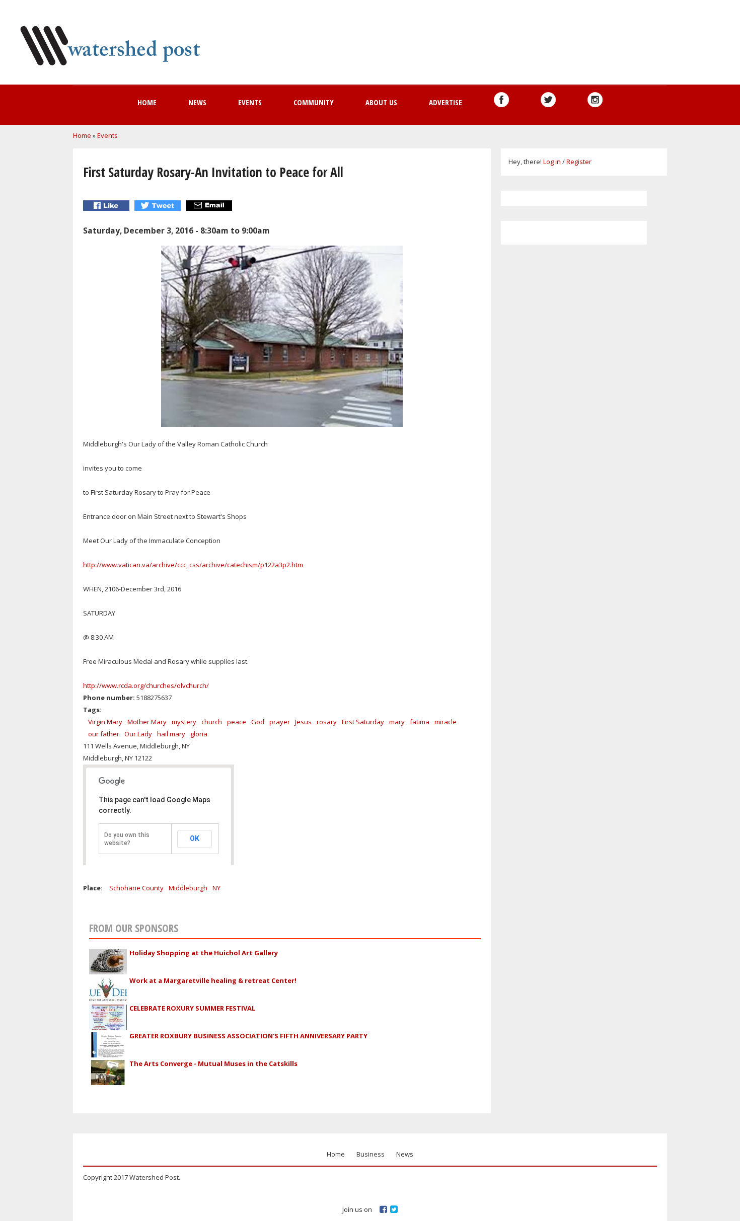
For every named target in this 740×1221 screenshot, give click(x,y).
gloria (198, 733)
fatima (419, 721)
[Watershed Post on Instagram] (595, 100)
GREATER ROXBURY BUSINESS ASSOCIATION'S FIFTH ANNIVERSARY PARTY (248, 1035)
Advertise (445, 102)
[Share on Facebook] (107, 205)
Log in (552, 161)
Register (578, 161)
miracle (445, 721)
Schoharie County (136, 887)
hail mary (171, 733)
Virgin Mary (105, 721)
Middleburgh (188, 887)
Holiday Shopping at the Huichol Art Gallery (203, 952)
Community (313, 102)
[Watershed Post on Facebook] (501, 100)
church (211, 721)
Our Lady (138, 733)
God (257, 721)
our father (103, 733)
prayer (279, 721)
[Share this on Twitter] (158, 205)
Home (147, 102)
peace (236, 721)
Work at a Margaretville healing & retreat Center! (213, 980)
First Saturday (363, 721)
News (197, 102)
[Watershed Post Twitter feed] (548, 100)
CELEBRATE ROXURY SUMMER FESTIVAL (192, 1008)
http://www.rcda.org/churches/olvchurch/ (146, 685)
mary (397, 721)
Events (250, 102)
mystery (184, 721)
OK (194, 838)
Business (370, 1154)
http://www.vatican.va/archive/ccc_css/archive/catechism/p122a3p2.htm (193, 564)
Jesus (303, 721)
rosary (327, 721)
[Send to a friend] (210, 205)
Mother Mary (147, 721)
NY (216, 887)
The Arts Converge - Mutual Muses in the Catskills (213, 1063)
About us (381, 102)
